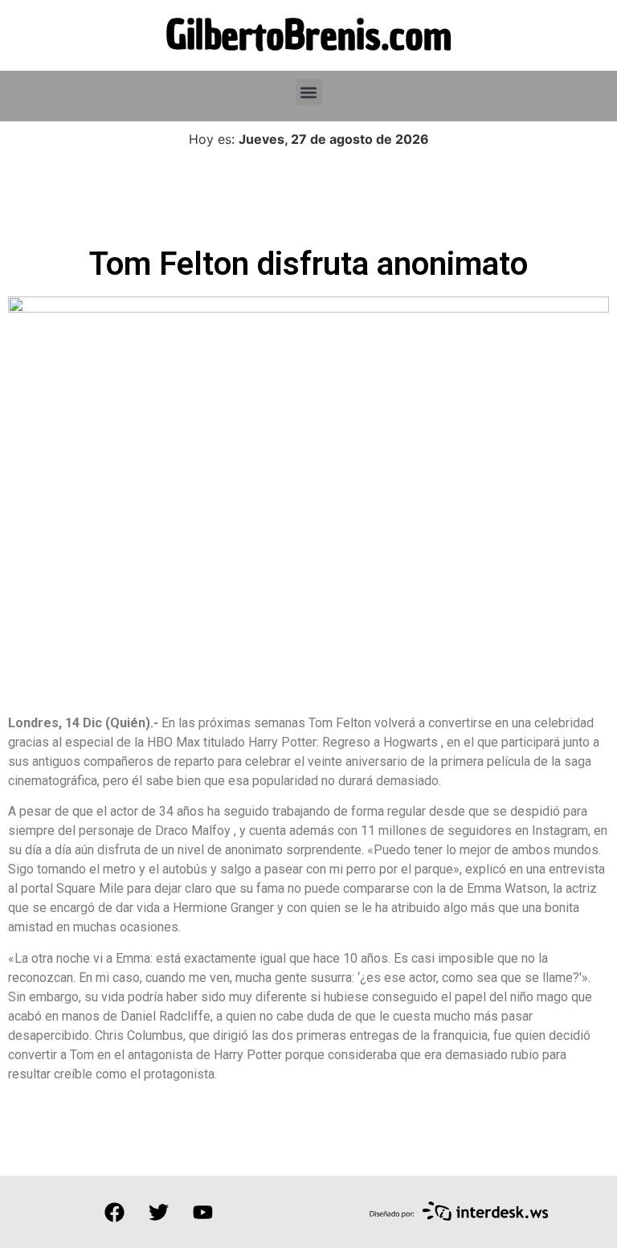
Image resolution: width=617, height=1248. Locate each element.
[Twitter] (158, 1212)
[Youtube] (202, 1212)
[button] (309, 92)
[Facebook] (114, 1212)
